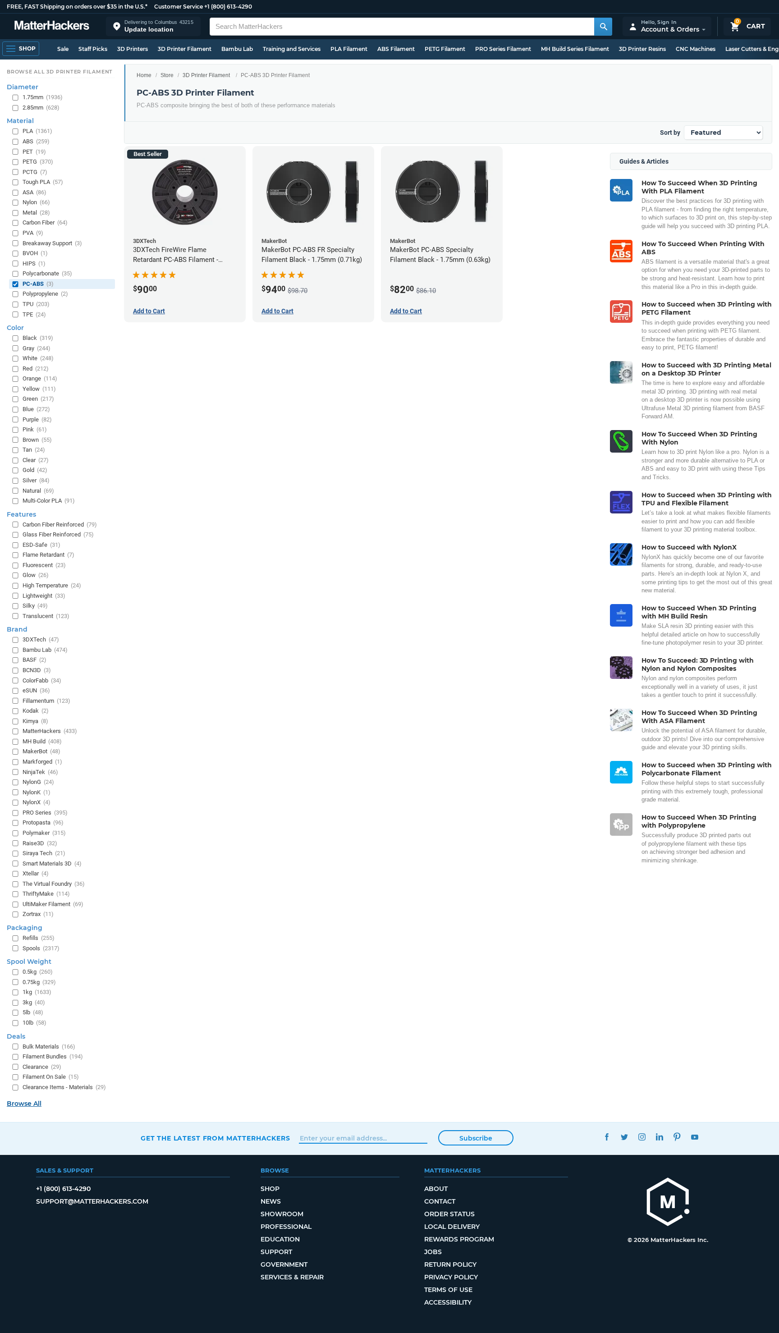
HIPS (34, 263)
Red (36, 368)
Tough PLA (43, 182)
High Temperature (52, 585)
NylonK (36, 792)
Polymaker (44, 832)
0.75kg (39, 982)
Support (276, 1252)
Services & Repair (292, 1277)
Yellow (39, 388)
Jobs (433, 1252)
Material (20, 121)
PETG (38, 162)
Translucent (46, 616)
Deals (16, 1036)
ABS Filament (396, 49)
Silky (35, 606)
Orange (40, 379)
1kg (37, 992)
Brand (17, 630)
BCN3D (37, 670)
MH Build (42, 741)
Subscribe (475, 1138)
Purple (37, 419)
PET (34, 151)
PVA (33, 232)
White (38, 358)
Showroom (282, 1214)
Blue (36, 409)
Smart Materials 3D (52, 863)
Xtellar (36, 873)
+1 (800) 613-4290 (228, 6)
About (436, 1189)
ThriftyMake (46, 894)
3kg (34, 1002)
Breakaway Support (52, 243)
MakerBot (41, 751)
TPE (34, 314)
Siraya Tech (44, 853)
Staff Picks (92, 49)
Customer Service (178, 6)
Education (280, 1239)
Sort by (670, 132)
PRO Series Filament (503, 49)
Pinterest (677, 1137)
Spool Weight (29, 962)
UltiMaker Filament (53, 904)
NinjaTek (40, 772)
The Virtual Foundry (54, 883)
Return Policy (450, 1264)
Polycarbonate (47, 273)
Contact (439, 1201)
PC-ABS (38, 283)
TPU (36, 304)
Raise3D (40, 843)
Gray (36, 348)
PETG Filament (445, 49)
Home (144, 75)
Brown (37, 439)
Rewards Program (459, 1239)
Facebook (606, 1137)
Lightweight (44, 595)
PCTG (35, 172)
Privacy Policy (451, 1277)
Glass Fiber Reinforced (58, 534)
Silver (36, 480)
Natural (38, 490)
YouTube (694, 1137)
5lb (33, 1012)
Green (38, 399)
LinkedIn (659, 1137)
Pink (35, 429)
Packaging (24, 928)
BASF (34, 660)
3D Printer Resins (642, 49)
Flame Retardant (48, 555)
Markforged (42, 761)
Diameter (22, 87)
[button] (153, 26)
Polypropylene (45, 294)
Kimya (35, 721)
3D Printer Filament (184, 49)
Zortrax (38, 914)
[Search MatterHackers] (603, 27)
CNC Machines (695, 49)
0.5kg (38, 972)
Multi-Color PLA (49, 501)
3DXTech (41, 640)
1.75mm (43, 97)
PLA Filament (348, 49)
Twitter (624, 1137)
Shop (270, 1189)
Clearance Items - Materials (64, 1087)
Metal (36, 212)
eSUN (36, 690)
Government (284, 1264)
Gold (35, 470)
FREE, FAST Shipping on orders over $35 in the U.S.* (77, 6)
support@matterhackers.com (92, 1201)
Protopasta (43, 823)
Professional (286, 1227)
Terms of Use (448, 1290)
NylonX (36, 802)
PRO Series (45, 812)
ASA (34, 192)
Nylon (36, 202)
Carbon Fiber (45, 223)
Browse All (24, 1104)
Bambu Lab (237, 49)
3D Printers (132, 49)
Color (15, 328)
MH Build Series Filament (575, 49)
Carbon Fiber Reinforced (60, 524)
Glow (36, 575)
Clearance (42, 1066)
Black (38, 338)
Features (21, 514)
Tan (34, 450)
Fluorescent (44, 565)
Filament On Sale (51, 1077)
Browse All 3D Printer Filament (60, 72)
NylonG (38, 782)
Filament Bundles (53, 1057)
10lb (34, 1022)
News (271, 1201)
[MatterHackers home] (52, 26)
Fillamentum (46, 700)
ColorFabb (42, 680)
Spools (41, 948)
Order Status (449, 1214)
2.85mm (41, 107)
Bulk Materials (49, 1046)
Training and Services (292, 49)
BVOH (35, 253)
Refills (39, 937)
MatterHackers (50, 731)
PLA (37, 131)
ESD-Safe (41, 544)
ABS (36, 141)
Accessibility (448, 1302)
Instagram (642, 1137)
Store (167, 75)
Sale (63, 49)
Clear (36, 460)
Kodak (36, 711)
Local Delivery (452, 1227)
